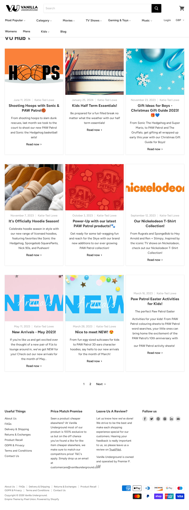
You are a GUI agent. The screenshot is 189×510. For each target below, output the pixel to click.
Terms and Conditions (18, 450)
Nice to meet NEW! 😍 (94, 332)
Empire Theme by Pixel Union (20, 499)
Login (167, 20)
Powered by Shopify (48, 499)
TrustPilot (115, 449)
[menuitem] (15, 20)
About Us (10, 418)
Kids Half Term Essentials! (94, 105)
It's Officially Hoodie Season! (34, 221)
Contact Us (12, 456)
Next (99, 384)
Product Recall (14, 440)
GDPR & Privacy (14, 445)
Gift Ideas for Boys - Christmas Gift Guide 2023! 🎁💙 (155, 110)
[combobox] (98, 8)
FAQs (8, 424)
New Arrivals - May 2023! (34, 332)
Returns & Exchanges (18, 434)
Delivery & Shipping (17, 429)
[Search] (156, 8)
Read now (33, 144)
